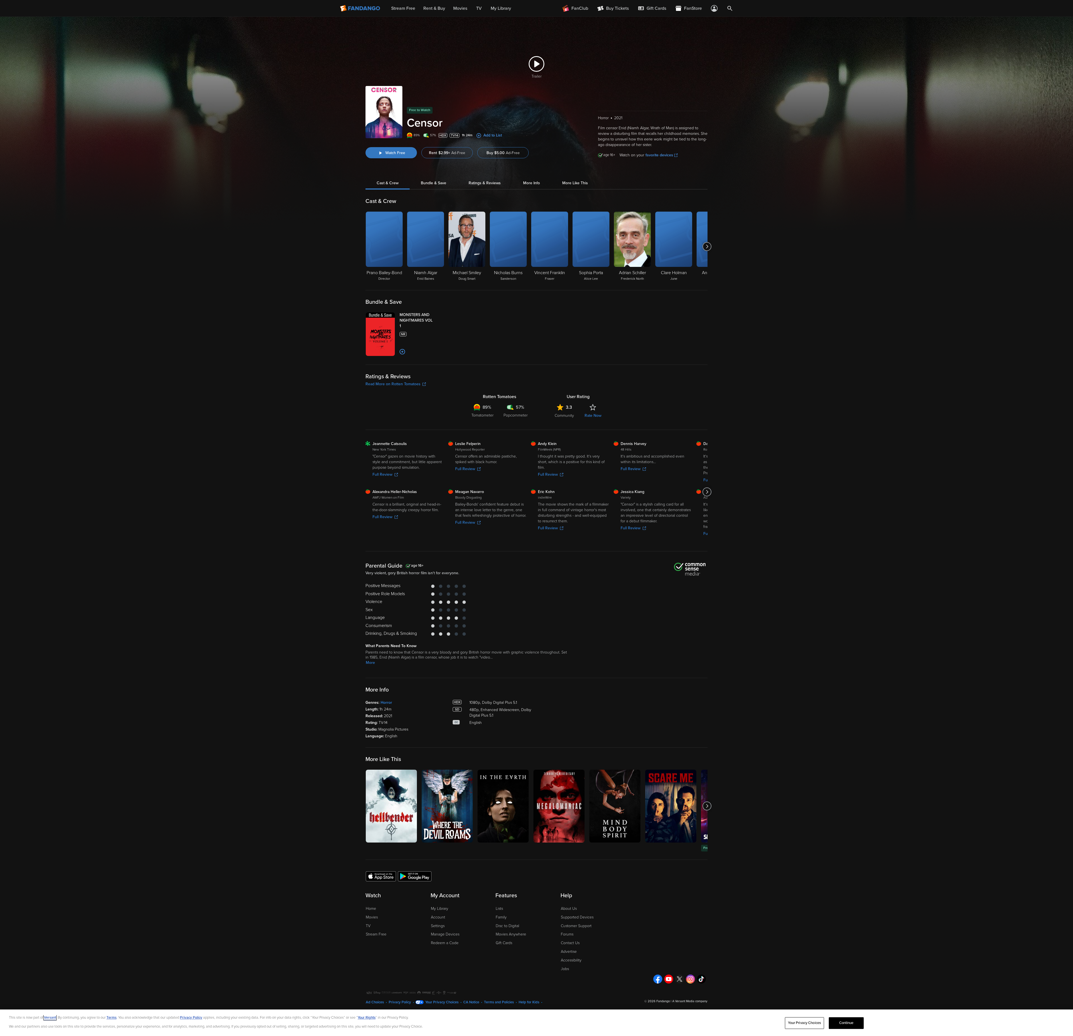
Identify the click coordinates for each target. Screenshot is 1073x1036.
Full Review (382, 474)
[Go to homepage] (360, 8)
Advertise (569, 951)
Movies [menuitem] (460, 8)
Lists (499, 908)
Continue (846, 1023)
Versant (50, 1017)
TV (368, 925)
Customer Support (576, 925)
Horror (386, 702)
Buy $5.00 (503, 152)
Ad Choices (375, 1002)
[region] (536, 1022)
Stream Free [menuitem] (403, 8)
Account (438, 917)
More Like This (575, 183)
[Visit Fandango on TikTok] (701, 979)
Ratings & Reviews (485, 183)
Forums (567, 934)
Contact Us (570, 943)
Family (501, 917)
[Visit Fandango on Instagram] (690, 979)
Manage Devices (445, 934)
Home (371, 908)
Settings (438, 925)
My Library (439, 908)
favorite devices (659, 155)
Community (564, 415)
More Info (531, 183)
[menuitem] (651, 8)
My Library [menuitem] (501, 8)
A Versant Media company (689, 1001)
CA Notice (471, 1002)
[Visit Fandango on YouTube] (668, 979)
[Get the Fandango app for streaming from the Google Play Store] (415, 876)
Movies (372, 917)
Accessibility (571, 960)
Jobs (565, 968)
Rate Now (593, 415)
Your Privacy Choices (442, 1002)
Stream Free (376, 934)
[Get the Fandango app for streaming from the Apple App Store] (380, 876)
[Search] (729, 8)
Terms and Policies (499, 1002)
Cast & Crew (387, 183)
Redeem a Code (445, 943)
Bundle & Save (433, 183)
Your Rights (367, 1017)
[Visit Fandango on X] (679, 979)
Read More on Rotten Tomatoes (393, 384)
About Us (569, 908)
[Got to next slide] (707, 246)
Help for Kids (529, 1002)
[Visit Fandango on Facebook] (658, 979)
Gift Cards (504, 943)
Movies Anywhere (511, 934)
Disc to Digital (507, 925)
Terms (111, 1017)
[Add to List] (402, 352)
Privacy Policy (400, 1002)
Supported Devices (577, 917)
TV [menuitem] (479, 8)
